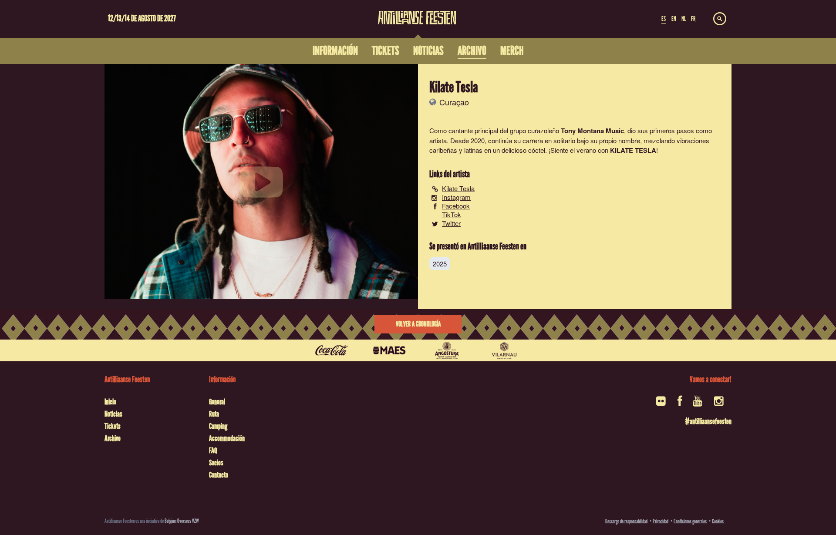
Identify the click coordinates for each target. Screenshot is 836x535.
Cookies (718, 521)
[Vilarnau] (504, 350)
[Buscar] (719, 19)
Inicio (110, 402)
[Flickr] (661, 403)
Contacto (218, 475)
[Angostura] (446, 350)
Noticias (113, 414)
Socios (216, 463)
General (217, 402)
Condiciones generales (690, 521)
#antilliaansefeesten (708, 421)
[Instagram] (719, 403)
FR (693, 19)
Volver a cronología (418, 324)
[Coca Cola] (331, 350)
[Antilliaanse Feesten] (417, 12)
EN (673, 19)
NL (683, 19)
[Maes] (389, 350)
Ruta (214, 414)
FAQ (213, 450)
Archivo (112, 438)
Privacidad (660, 521)
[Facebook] (680, 403)
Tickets (112, 426)
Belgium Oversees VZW (182, 521)
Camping (218, 426)
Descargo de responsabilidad (626, 521)
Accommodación (227, 438)
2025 (440, 263)
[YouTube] (698, 403)
